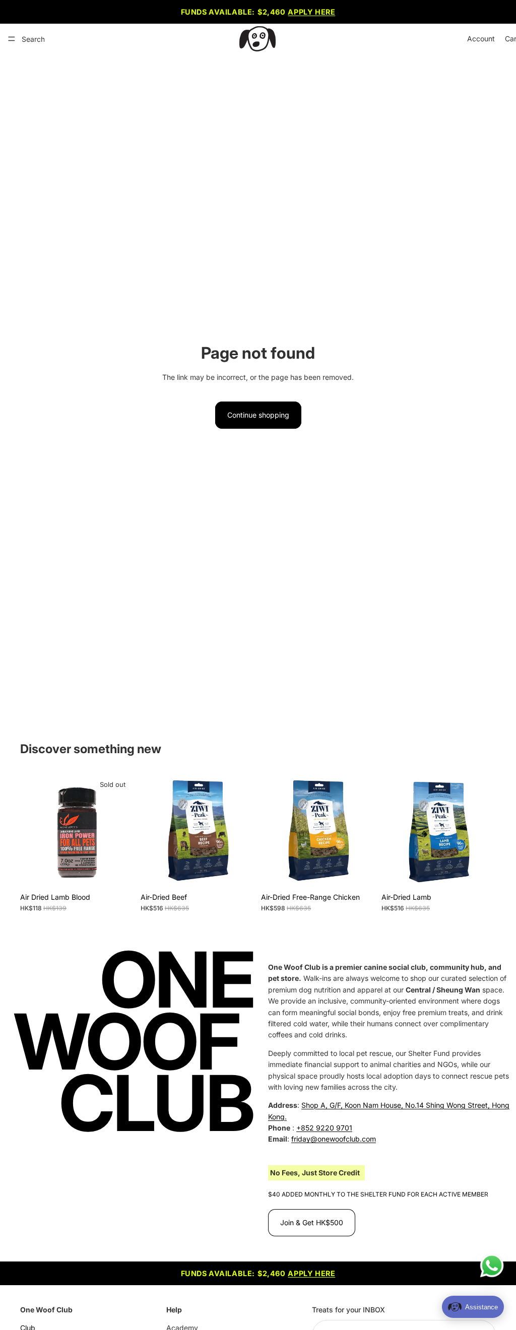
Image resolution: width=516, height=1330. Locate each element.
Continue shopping (258, 415)
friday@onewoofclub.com (333, 1139)
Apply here (311, 12)
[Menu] (11, 38)
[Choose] (239, 872)
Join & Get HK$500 (311, 1222)
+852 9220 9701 (324, 1127)
